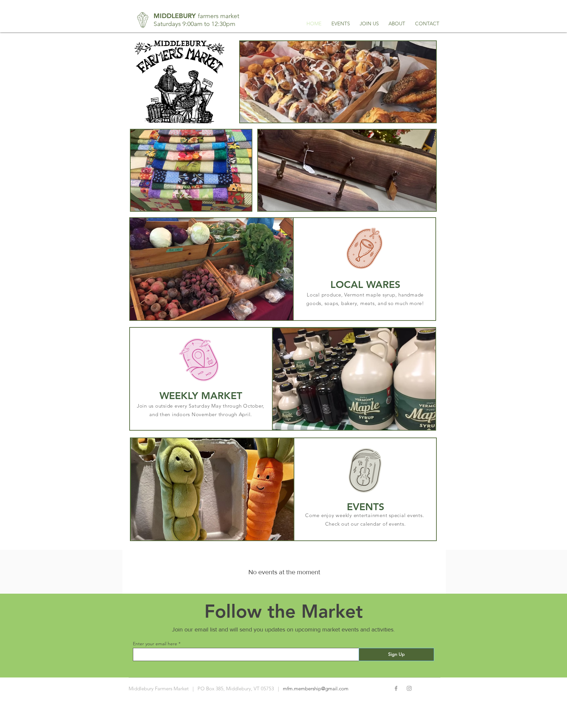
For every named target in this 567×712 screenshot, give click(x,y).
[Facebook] (396, 688)
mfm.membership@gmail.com (315, 688)
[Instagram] (409, 688)
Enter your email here (155, 643)
